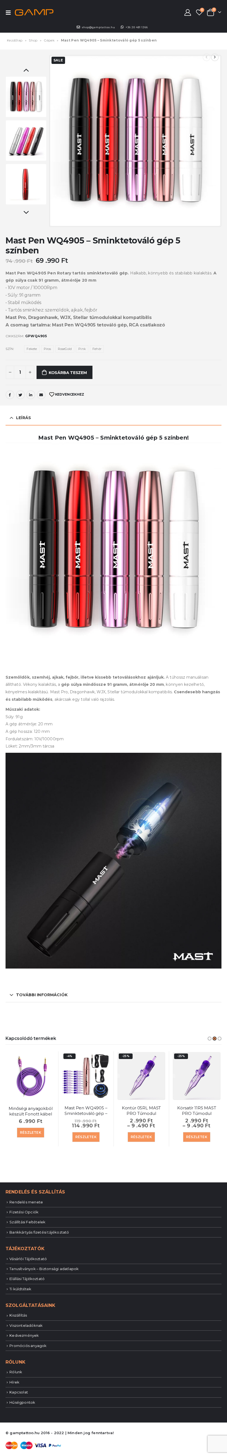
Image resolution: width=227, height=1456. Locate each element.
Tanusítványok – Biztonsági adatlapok (44, 1268)
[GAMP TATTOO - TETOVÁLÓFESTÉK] (34, 12)
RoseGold (65, 349)
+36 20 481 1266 (137, 27)
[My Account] (188, 12)
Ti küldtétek (20, 1289)
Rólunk (15, 1372)
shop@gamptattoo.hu (98, 27)
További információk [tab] (42, 994)
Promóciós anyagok (28, 1345)
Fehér (96, 349)
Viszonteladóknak (26, 1325)
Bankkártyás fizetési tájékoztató (39, 1232)
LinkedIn (30, 394)
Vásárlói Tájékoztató (28, 1259)
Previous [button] (26, 71)
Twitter (20, 394)
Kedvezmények (24, 1335)
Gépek (49, 40)
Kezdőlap (14, 40)
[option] (26, 97)
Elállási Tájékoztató (27, 1278)
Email (41, 394)
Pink (82, 349)
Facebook (10, 394)
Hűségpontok (22, 1402)
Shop (33, 40)
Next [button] (26, 213)
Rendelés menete (26, 1202)
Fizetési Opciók (23, 1212)
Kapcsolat (18, 1392)
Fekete (32, 349)
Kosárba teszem (68, 372)
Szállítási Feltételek (27, 1222)
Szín (9, 349)
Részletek (30, 1132)
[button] (209, 1038)
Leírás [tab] (23, 417)
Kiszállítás (18, 1315)
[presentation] (56, 141)
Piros (47, 349)
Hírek (14, 1382)
